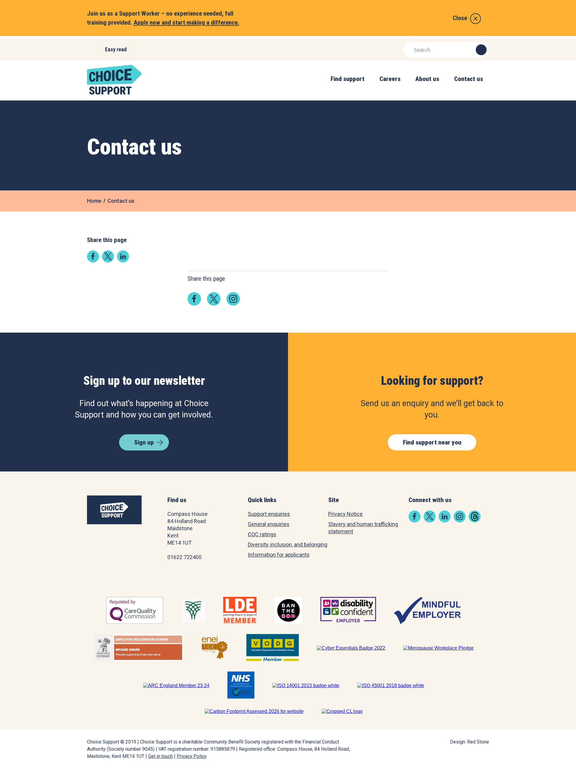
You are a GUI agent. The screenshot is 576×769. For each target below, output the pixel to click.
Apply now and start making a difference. (186, 22)
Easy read (116, 49)
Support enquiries (269, 514)
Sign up (144, 442)
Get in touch (160, 756)
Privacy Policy (192, 756)
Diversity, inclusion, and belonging (287, 544)
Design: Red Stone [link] (469, 742)
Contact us (120, 201)
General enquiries (269, 524)
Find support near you (432, 442)
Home (94, 201)
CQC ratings (262, 534)
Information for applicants (279, 555)
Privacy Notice (345, 514)
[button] (347, 85)
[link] (93, 260)
